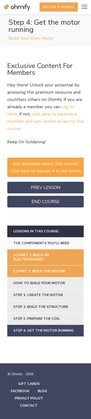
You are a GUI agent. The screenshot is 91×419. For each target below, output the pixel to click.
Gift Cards (29, 383)
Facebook (20, 391)
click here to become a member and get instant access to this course (45, 121)
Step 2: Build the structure (40, 307)
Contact (29, 405)
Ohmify (17, 7)
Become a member (58, 7)
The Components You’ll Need (41, 243)
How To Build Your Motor (39, 283)
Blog (42, 391)
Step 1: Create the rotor (38, 295)
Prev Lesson (45, 187)
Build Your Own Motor (31, 38)
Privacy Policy (29, 398)
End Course (46, 202)
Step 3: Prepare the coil (36, 318)
